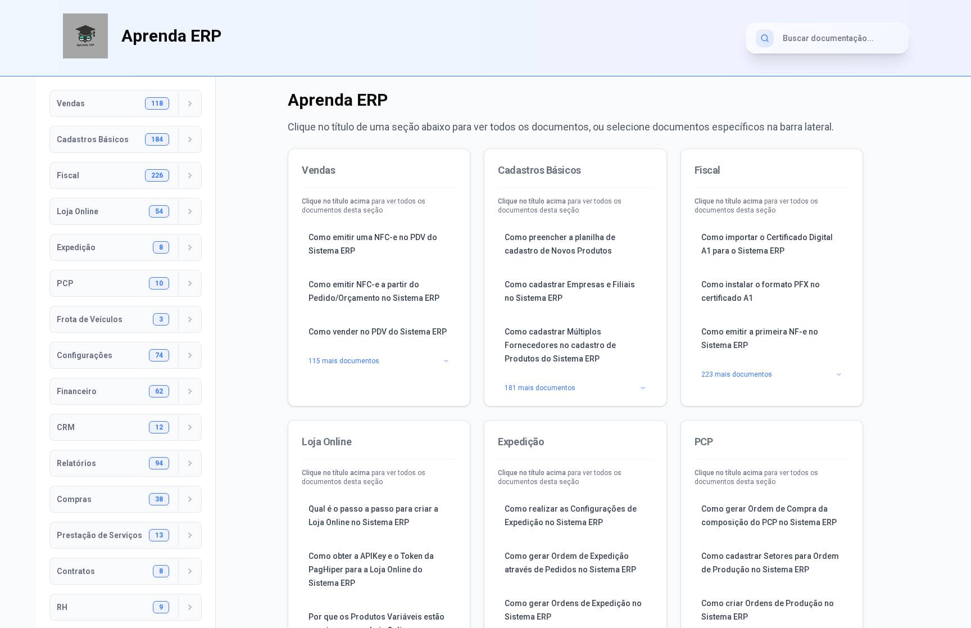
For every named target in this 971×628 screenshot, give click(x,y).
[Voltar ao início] (85, 35)
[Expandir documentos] (189, 103)
